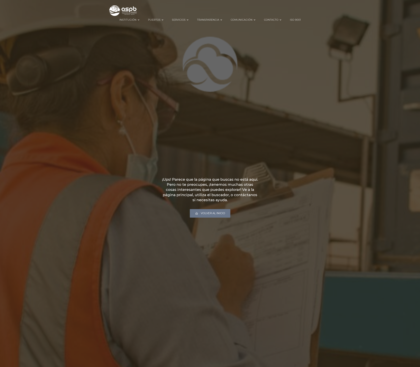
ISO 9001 (295, 19)
